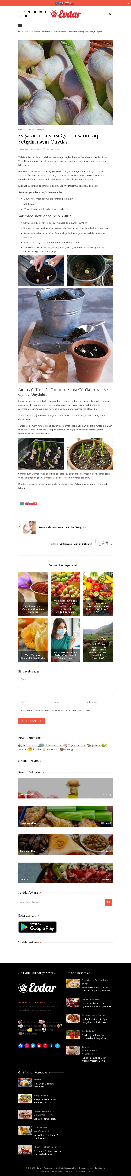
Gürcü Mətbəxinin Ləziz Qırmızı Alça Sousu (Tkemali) (97, 1005)
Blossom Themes (54, 1171)
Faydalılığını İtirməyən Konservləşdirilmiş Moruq (95, 1037)
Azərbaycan (24, 1002)
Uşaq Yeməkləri (41, 1131)
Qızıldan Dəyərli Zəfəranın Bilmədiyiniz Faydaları (33, 609)
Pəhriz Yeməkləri (90, 1050)
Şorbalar (96, 745)
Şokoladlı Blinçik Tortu (45, 1118)
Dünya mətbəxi (42, 1002)
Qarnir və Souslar (90, 999)
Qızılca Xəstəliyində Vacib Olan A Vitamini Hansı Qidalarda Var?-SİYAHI (97, 607)
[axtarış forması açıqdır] (110, 14)
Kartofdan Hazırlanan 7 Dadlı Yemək (46, 1136)
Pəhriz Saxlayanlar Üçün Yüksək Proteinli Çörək (94, 1059)
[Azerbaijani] (57, 3)
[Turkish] (72, 3)
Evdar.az (23, 185)
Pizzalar (37, 749)
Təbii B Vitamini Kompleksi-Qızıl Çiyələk (33, 656)
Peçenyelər (100, 980)
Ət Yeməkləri (30, 745)
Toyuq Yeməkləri (77, 745)
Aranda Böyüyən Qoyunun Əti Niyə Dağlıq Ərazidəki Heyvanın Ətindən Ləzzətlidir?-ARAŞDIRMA (98, 651)
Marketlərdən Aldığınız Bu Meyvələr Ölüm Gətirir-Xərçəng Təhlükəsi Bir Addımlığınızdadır (65, 606)
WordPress (68, 1171)
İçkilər (37, 1147)
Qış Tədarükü (88, 1031)
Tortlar (51, 1114)
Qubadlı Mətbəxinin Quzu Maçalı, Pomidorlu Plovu (95, 1021)
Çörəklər (86, 1047)
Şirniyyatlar (72, 749)
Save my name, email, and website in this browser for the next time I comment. (56, 710)
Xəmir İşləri (53, 749)
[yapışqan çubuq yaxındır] (128, 3)
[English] (62, 3)
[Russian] (67, 3)
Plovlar (101, 1015)
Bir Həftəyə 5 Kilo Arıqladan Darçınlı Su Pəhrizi (48, 1152)
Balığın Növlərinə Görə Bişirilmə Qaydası (45, 1101)
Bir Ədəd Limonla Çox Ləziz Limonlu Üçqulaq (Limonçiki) (96, 989)
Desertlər (87, 980)
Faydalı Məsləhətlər (37, 130)
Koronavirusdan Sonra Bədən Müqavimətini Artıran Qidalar (65, 655)
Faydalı (21, 130)
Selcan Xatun (24, 149)
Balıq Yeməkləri (54, 745)
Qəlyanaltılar (40, 1127)
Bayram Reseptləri (43, 1111)
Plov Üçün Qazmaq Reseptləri (44, 1085)
